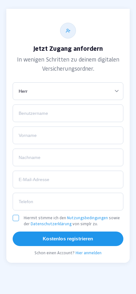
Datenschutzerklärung (51, 223)
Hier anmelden (89, 252)
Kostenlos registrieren (68, 238)
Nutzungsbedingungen (87, 217)
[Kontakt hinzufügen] (68, 30)
